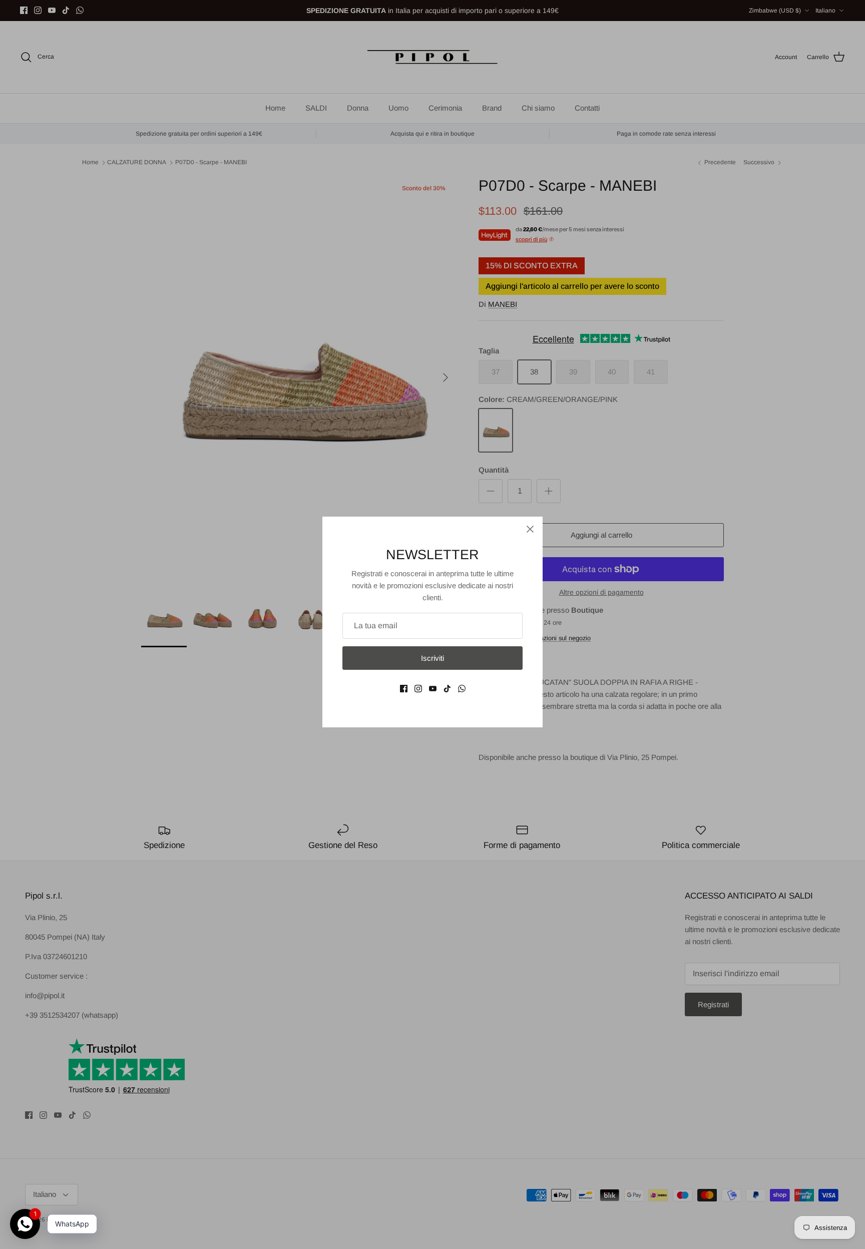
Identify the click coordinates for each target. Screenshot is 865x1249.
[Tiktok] (447, 688)
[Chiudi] (530, 529)
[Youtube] (433, 688)
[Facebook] (403, 688)
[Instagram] (418, 688)
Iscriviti (432, 658)
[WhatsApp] (462, 688)
